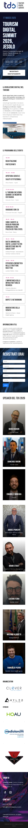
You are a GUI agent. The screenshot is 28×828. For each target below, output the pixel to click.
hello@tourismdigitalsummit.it (12, 807)
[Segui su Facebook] (5, 792)
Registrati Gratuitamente (14, 73)
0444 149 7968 (7, 804)
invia (5, 385)
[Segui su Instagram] (10, 792)
